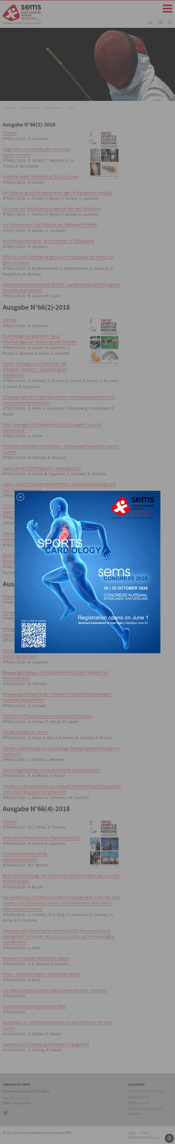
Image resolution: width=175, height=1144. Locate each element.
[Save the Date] (87, 571)
